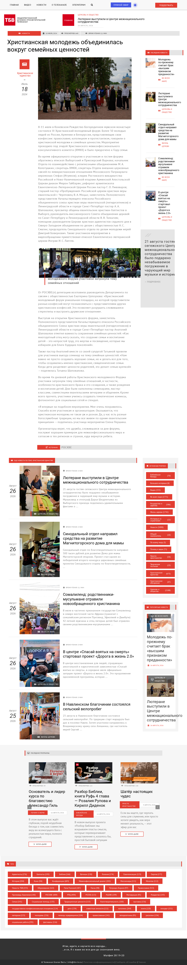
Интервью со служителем (160, 520)
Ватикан (86, 874)
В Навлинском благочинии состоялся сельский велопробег (96, 706)
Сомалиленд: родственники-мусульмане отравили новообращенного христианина (168, 166)
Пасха (95, 888)
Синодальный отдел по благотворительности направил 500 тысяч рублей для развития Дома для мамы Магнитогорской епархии (163, 256)
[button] (92, 4)
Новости (156, 527)
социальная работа (23, 922)
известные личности (97, 908)
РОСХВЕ (51, 895)
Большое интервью (159, 483)
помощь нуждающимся (70, 915)
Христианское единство (160, 573)
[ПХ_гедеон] (139, 763)
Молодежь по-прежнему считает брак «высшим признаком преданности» (166, 67)
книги (146, 908)
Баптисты (43, 874)
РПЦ (71, 895)
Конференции (60, 881)
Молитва (152, 881)
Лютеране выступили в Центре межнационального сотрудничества (95, 480)
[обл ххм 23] (93, 763)
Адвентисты (19, 874)
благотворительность (112, 901)
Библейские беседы (160, 475)
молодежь (41, 915)
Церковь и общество (160, 590)
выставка (139, 901)
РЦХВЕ (111, 895)
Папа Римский (72, 888)
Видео (155, 490)
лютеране (18, 915)
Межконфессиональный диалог (95, 881)
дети (72, 908)
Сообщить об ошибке (126, 962)
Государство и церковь (160, 504)
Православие (146, 888)
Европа (156, 874)
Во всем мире (159, 497)
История (18, 881)
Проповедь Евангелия (24, 895)
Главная (142, 962)
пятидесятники (128, 915)
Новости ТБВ (20, 888)
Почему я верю (158, 549)
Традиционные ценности (77, 901)
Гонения (108, 874)
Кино (38, 881)
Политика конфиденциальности (99, 962)
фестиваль (50, 922)
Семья (17, 901)
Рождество (158, 895)
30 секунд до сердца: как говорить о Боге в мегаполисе (137, 798)
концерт (167, 908)
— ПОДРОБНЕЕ (153, 277)
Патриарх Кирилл (118, 888)
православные (101, 915)
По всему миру (158, 542)
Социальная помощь (43, 901)
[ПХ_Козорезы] (48, 763)
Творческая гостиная (160, 565)
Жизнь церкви (85, 15)
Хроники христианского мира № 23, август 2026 (91, 798)
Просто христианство (160, 557)
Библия (65, 874)
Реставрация (133, 895)
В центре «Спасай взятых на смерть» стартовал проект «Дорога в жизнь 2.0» (164, 202)
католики (124, 908)
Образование (46, 888)
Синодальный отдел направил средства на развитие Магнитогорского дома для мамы (112, 20)
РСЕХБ (91, 895)
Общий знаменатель (160, 535)
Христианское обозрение (160, 582)
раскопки (152, 915)
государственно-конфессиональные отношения (35, 908)
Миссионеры (128, 881)
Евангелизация (132, 874)
